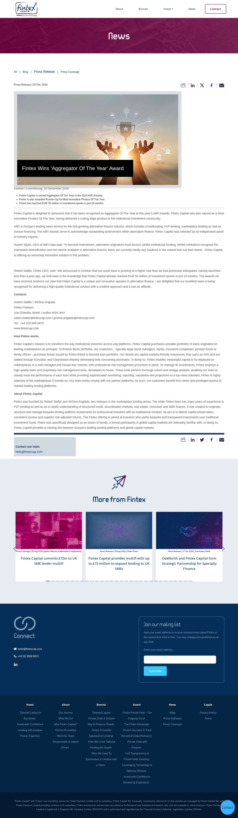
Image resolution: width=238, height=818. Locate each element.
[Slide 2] (53, 581)
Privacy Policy (208, 712)
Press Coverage (70, 71)
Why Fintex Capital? (65, 724)
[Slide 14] (111, 581)
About (119, 9)
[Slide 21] (146, 581)
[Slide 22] (151, 581)
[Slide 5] (67, 581)
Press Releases (172, 718)
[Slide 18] (131, 581)
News (191, 9)
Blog (25, 71)
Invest (167, 9)
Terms (208, 718)
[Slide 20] (141, 581)
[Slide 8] (82, 581)
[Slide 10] (92, 581)
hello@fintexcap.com (29, 451)
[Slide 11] (97, 581)
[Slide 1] (48, 581)
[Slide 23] (156, 581)
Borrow (143, 9)
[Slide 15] (117, 581)
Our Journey (66, 712)
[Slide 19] (136, 581)
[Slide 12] (102, 581)
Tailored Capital (101, 712)
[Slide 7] (77, 581)
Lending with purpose (30, 730)
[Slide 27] (175, 581)
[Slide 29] (185, 581)
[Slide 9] (87, 581)
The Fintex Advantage (136, 724)
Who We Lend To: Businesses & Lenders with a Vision (101, 759)
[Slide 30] (190, 581)
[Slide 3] (57, 581)
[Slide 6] (72, 581)
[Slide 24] (161, 581)
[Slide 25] (166, 581)
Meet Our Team (65, 736)
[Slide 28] (180, 581)
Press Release (44, 71)
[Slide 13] (107, 581)
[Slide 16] (121, 581)
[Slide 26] (171, 581)
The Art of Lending (65, 730)
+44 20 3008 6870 (28, 656)
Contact (215, 9)
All (15, 71)
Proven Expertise (30, 736)
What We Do (65, 718)
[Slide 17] (126, 581)
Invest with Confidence (30, 724)
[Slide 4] (62, 581)
